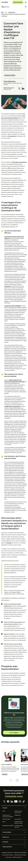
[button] (12, 808)
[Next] (17, 780)
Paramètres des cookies (20, 855)
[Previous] (11, 780)
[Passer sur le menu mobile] (25, 2)
